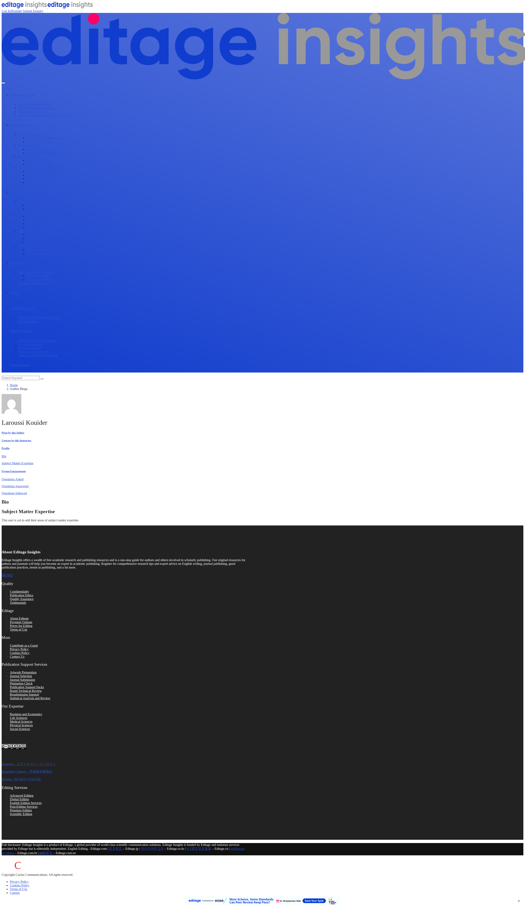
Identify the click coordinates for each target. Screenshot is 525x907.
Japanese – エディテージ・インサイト (29, 764)
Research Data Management (44, 138)
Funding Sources (37, 205)
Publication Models (38, 164)
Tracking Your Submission (43, 175)
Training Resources (22, 308)
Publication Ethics (21, 595)
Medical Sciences (21, 721)
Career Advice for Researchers (46, 253)
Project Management (39, 242)
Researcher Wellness (39, 279)
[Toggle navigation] (3, 83)
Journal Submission (22, 679)
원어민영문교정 (152, 848)
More (7, 575)
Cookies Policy (20, 653)
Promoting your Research (42, 227)
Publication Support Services (36, 108)
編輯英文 (45, 853)
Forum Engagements (14, 471)
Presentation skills (37, 238)
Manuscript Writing (30, 145)
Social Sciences (20, 729)
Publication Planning (39, 142)
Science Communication (34, 212)
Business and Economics (26, 714)
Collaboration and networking (45, 234)
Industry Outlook (21, 331)
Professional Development (35, 231)
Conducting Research (32, 134)
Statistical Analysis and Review (30, 698)
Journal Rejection (37, 178)
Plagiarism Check (21, 683)
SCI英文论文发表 (198, 848)
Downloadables (28, 321)
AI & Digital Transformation (36, 340)
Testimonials (18, 602)
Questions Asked (13, 479)
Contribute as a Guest (24, 645)
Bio (4, 456)
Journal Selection (29, 156)
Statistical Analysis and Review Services (44, 115)
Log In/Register (12, 11)
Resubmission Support (24, 694)
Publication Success (22, 95)
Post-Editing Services (24, 806)
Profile (6, 448)
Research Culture (37, 276)
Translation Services (31, 111)
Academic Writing (38, 149)
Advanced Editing (21, 795)
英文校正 (116, 848)
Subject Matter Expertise (17, 463)
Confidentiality (19, 591)
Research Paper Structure (42, 153)
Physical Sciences (21, 725)
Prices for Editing (21, 626)
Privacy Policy (19, 649)
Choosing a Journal (38, 160)
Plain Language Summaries (44, 220)
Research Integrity (30, 348)
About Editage (19, 618)
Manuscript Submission (41, 171)
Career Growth (19, 192)
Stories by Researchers (32, 283)
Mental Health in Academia (36, 272)
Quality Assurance (22, 599)
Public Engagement (38, 216)
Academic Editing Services (35, 104)
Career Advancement (31, 245)
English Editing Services (26, 803)
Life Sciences (18, 718)
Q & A (14, 293)
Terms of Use (18, 629)
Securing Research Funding (36, 201)
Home (14, 385)
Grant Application (37, 209)
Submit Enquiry (33, 11)
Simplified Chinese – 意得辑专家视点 (27, 771)
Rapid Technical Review (26, 691)
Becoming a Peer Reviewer (44, 249)
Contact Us (17, 656)
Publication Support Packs (27, 687)
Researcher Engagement (33, 351)
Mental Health (19, 262)
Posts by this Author (13, 432)
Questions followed (14, 493)
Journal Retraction (38, 182)
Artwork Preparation (23, 672)
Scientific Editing (21, 814)
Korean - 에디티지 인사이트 (21, 779)
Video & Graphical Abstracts (45, 223)
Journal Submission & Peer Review (41, 167)
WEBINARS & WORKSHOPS (39, 317)
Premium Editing (21, 810)
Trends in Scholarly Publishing (38, 355)
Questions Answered (15, 486)
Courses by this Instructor (16, 440)
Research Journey (21, 125)
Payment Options (21, 622)
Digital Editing (19, 799)
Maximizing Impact (30, 344)
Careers (15, 892)
